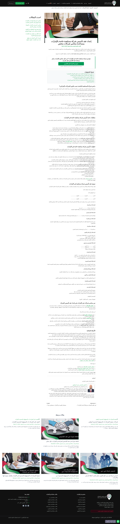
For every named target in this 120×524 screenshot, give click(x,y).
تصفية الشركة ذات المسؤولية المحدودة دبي (67, 475)
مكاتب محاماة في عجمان (52, 504)
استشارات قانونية (88, 315)
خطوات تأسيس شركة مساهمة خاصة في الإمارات (82, 77)
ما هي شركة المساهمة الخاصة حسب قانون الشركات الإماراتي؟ (80, 73)
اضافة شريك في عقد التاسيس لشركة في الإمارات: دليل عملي (62, 441)
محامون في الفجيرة (81, 508)
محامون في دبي (82, 497)
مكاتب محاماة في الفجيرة (52, 508)
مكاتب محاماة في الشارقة (52, 502)
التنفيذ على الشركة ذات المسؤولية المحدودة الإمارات (26, 422)
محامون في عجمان (81, 504)
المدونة (58, 3)
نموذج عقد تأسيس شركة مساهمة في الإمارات (83, 78)
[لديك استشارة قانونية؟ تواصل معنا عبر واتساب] (118, 521)
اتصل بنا (54, 3)
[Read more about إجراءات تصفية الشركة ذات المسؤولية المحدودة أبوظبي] (107, 419)
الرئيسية (89, 3)
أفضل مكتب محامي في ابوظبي (87, 360)
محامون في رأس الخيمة (80, 506)
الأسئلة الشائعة (90, 81)
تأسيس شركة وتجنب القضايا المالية (86, 369)
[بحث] (28, 3)
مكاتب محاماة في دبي (53, 497)
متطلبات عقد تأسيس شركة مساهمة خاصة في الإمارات (81, 75)
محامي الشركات (89, 305)
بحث (26, 3)
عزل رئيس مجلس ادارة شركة (84, 368)
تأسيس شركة (89, 178)
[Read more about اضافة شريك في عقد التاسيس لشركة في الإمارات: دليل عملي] (60, 429)
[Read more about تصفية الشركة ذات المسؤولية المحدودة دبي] (60, 463)
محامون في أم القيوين (81, 510)
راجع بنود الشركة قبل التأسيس (71, 63)
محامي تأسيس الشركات (88, 366)
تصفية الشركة (69, 141)
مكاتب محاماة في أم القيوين (52, 510)
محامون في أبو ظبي (81, 499)
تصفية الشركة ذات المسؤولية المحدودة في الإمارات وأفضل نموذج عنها (21, 475)
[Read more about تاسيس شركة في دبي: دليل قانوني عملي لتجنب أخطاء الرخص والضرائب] (99, 463)
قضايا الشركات (85, 7)
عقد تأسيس (89, 318)
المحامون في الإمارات (66, 3)
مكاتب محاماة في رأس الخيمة (51, 506)
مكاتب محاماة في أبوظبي (52, 499)
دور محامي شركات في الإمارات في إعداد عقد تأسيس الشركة (80, 80)
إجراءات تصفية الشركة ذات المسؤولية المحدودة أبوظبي (103, 422)
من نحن (85, 3)
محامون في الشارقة (81, 502)
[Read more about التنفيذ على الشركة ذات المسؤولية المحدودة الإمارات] (27, 419)
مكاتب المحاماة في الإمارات (77, 3)
